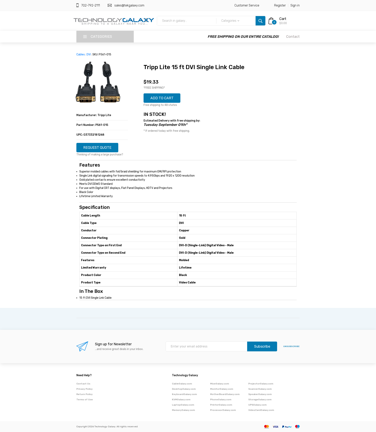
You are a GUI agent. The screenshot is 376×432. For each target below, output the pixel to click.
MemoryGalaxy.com (183, 410)
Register (280, 5)
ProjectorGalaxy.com (260, 383)
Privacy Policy (84, 389)
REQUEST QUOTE (97, 147)
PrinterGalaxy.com (221, 404)
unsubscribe (291, 346)
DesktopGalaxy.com (184, 389)
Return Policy (84, 394)
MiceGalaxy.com (219, 383)
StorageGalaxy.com (259, 399)
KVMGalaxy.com (181, 399)
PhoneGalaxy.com (220, 399)
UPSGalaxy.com (257, 404)
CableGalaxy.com (182, 383)
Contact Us (83, 383)
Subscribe (262, 346)
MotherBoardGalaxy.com (225, 394)
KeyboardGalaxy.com (184, 394)
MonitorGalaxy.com (221, 389)
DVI (89, 54)
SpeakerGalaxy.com (260, 394)
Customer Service (246, 5)
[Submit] (260, 20)
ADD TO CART (162, 98)
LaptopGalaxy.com (183, 404)
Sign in (295, 5)
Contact (293, 36)
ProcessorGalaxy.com (223, 410)
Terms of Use (84, 399)
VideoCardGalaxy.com (261, 410)
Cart (282, 19)
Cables (80, 54)
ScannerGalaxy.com (260, 389)
